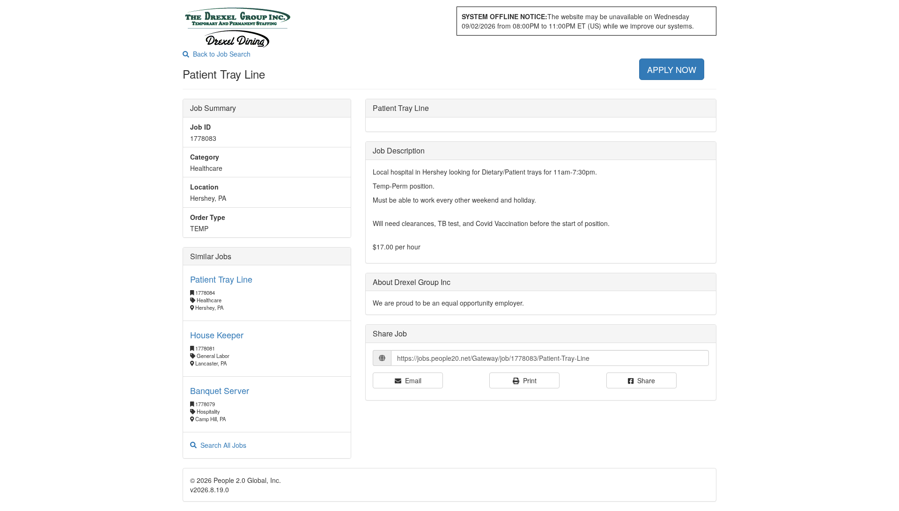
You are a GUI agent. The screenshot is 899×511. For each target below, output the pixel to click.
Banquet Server (219, 390)
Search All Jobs (221, 445)
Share (644, 380)
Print (528, 380)
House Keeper (216, 334)
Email (411, 380)
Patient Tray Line (221, 279)
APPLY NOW (671, 69)
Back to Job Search (220, 53)
